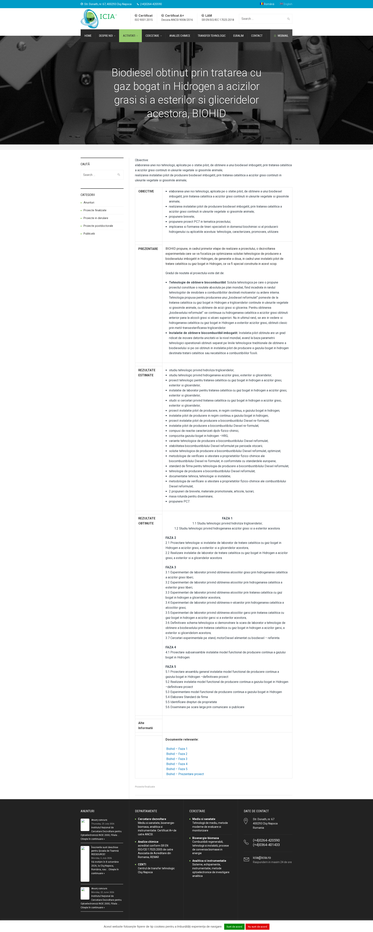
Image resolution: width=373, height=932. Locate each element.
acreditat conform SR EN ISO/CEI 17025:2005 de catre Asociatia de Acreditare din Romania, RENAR (155, 849)
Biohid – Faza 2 (176, 754)
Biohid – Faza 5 (176, 769)
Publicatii (89, 233)
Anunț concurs (99, 820)
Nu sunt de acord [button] (257, 926)
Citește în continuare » (93, 839)
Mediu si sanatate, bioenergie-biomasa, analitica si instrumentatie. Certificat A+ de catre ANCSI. (157, 826)
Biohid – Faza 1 (176, 749)
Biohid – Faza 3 (176, 759)
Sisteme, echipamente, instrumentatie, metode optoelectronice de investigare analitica (210, 868)
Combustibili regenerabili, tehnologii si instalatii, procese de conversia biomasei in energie (210, 845)
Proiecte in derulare (96, 218)
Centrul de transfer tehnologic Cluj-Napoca (156, 868)
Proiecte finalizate (145, 786)
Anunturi (89, 202)
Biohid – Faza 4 (176, 764)
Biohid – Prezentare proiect (185, 774)
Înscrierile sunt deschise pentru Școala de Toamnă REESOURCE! (105, 851)
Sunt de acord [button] (234, 926)
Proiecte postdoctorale (98, 226)
